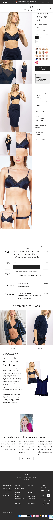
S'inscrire (26, 267)
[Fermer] (41, 246)
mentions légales (34, 271)
